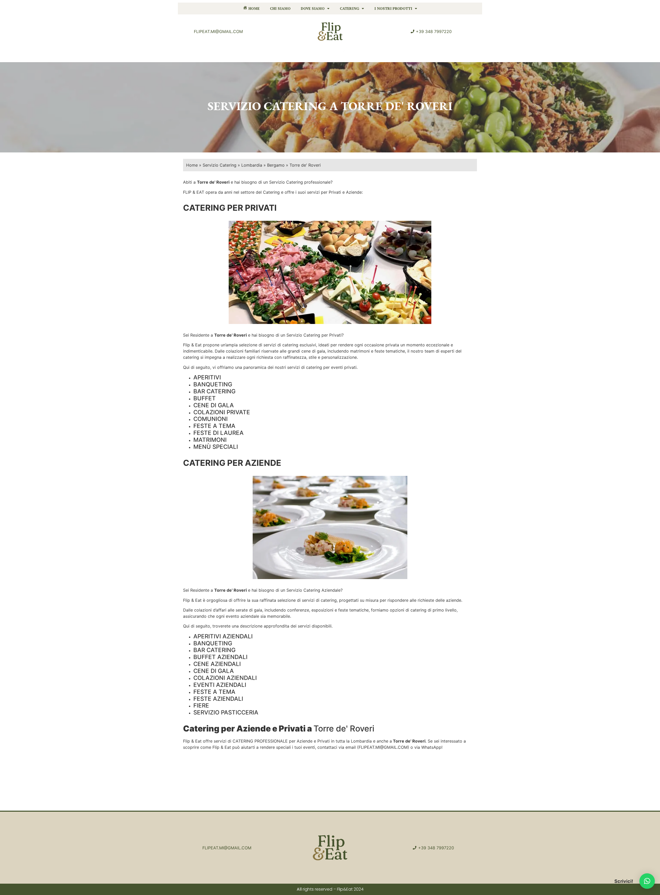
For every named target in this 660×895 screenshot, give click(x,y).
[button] (647, 881)
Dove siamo (313, 8)
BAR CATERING (214, 391)
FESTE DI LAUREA (218, 432)
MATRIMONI (210, 439)
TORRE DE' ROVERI (396, 106)
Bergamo (276, 165)
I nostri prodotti (393, 8)
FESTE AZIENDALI (218, 698)
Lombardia (251, 165)
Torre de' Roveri (230, 335)
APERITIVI (207, 377)
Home (192, 165)
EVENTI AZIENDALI (219, 684)
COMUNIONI (210, 418)
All (299, 889)
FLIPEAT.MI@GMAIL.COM (383, 747)
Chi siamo (280, 8)
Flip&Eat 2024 (350, 889)
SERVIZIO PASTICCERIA (225, 712)
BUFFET (204, 398)
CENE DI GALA (213, 405)
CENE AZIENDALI (217, 663)
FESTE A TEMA (214, 425)
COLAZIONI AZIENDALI (225, 677)
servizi (269, 344)
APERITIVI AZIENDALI (223, 636)
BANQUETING (212, 384)
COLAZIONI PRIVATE (221, 412)
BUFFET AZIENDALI (220, 656)
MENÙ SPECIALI (215, 446)
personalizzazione (339, 357)
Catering (349, 8)
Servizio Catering (219, 165)
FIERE (201, 705)
